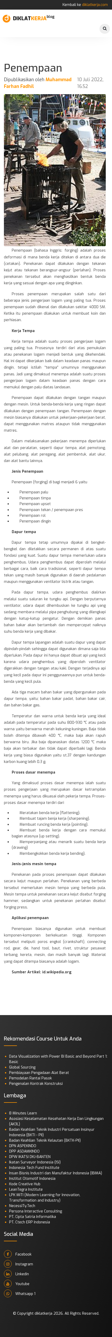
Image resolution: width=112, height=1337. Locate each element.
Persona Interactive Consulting (35, 1211)
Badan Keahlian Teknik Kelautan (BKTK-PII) (45, 1140)
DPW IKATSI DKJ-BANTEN (30, 1156)
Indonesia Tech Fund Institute (34, 1167)
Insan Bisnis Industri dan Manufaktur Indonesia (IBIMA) (55, 1173)
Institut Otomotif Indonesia (32, 1178)
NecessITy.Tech (22, 1205)
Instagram (23, 1264)
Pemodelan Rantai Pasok (30, 1078)
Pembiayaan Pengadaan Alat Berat (39, 1072)
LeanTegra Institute (26, 1189)
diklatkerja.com (95, 4)
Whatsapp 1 (24, 1293)
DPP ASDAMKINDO (24, 1151)
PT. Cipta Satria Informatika (32, 1216)
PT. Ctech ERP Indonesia (29, 1222)
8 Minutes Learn (23, 1113)
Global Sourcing (22, 1067)
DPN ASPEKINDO (22, 1145)
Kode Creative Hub (24, 1184)
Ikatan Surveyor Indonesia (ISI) (35, 1162)
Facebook (23, 1254)
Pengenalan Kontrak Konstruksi (36, 1083)
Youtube (21, 1283)
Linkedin (21, 1274)
